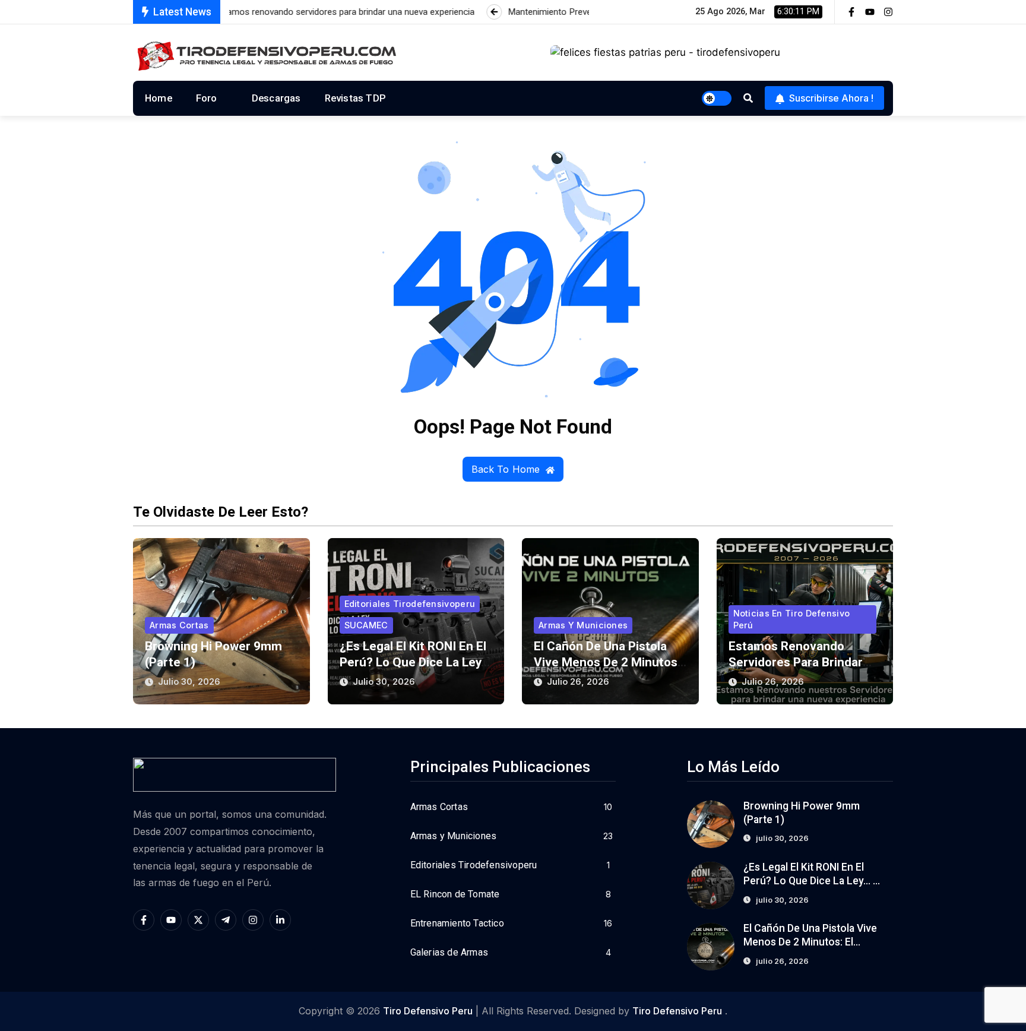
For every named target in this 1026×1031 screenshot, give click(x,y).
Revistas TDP (355, 98)
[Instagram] (888, 12)
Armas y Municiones (583, 625)
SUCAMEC (366, 625)
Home (158, 98)
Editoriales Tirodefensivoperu (410, 604)
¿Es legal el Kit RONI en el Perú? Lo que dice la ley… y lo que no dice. (415, 662)
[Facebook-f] (851, 12)
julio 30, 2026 (189, 681)
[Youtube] (870, 12)
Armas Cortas (179, 625)
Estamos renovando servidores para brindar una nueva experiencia (796, 662)
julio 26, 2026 (578, 681)
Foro (206, 98)
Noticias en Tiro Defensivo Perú (791, 619)
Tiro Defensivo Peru (428, 1011)
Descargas (276, 98)
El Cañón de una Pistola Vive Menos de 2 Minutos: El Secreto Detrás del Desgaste (811, 942)
